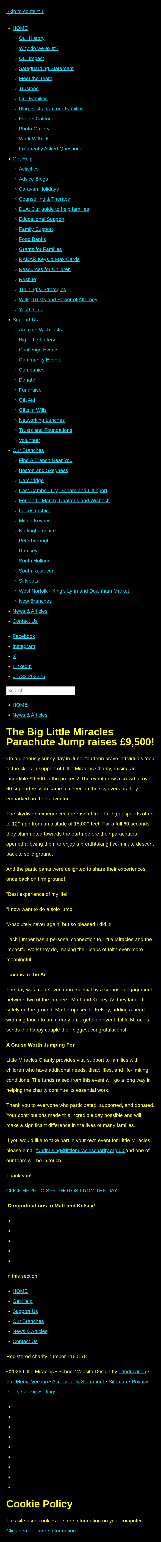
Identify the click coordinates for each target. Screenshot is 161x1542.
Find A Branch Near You (45, 460)
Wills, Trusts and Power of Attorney (58, 299)
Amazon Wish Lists (40, 329)
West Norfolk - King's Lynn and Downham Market (74, 591)
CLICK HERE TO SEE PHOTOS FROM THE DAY (61, 1190)
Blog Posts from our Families (51, 108)
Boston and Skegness (43, 470)
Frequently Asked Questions (50, 149)
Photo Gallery (34, 128)
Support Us (25, 319)
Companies (31, 370)
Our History (31, 38)
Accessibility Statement (78, 1381)
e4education (132, 1371)
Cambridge (31, 480)
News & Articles (30, 611)
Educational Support (41, 219)
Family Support (36, 229)
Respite (27, 279)
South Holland (35, 561)
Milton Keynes (35, 520)
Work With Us (34, 138)
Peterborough (34, 540)
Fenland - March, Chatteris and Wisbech (64, 500)
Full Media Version (27, 1381)
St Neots (28, 581)
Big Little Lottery (37, 339)
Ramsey (28, 551)
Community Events (40, 360)
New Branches (35, 601)
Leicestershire (34, 510)
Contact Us (25, 621)
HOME (20, 28)
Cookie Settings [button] (38, 1391)
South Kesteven (37, 571)
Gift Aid (27, 400)
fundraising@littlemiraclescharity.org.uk (80, 1150)
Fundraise (30, 390)
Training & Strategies (42, 289)
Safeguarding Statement (46, 68)
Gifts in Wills (33, 410)
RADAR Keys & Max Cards (49, 259)
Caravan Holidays (39, 189)
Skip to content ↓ (25, 11)
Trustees (29, 88)
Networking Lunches (42, 420)
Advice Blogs (33, 179)
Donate (27, 380)
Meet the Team (35, 78)
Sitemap (118, 1381)
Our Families (33, 98)
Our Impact (31, 58)
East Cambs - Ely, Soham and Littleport (63, 490)
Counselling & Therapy (44, 199)
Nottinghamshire (37, 530)
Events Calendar (37, 118)
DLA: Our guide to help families (54, 209)
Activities (29, 169)
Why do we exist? (38, 48)
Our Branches (28, 450)
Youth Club (31, 309)
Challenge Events (38, 350)
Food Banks (32, 239)
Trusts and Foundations (45, 430)
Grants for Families (40, 249)
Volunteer (29, 440)
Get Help (23, 159)
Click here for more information (41, 1531)
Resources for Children (45, 269)
